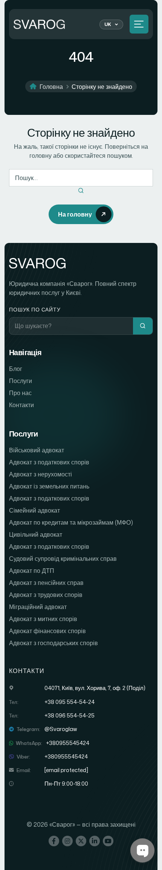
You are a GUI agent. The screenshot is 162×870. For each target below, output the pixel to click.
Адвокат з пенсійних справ (46, 582)
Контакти (21, 405)
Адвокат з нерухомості (40, 474)
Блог (15, 369)
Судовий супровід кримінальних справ (63, 558)
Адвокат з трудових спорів (46, 595)
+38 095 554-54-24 (69, 702)
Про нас (20, 393)
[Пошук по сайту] (143, 325)
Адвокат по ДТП (31, 570)
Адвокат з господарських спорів (53, 643)
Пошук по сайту (35, 309)
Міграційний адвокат (38, 607)
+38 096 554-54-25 (69, 715)
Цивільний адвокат (35, 534)
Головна (51, 86)
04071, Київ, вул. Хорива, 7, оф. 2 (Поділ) (94, 688)
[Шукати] (81, 190)
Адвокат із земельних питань (49, 486)
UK (108, 24)
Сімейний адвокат (34, 510)
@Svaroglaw (60, 729)
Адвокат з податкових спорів (49, 462)
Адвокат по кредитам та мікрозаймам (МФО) (71, 522)
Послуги (20, 381)
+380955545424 (67, 743)
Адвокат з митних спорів (43, 619)
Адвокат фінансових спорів (47, 631)
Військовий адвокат (36, 450)
